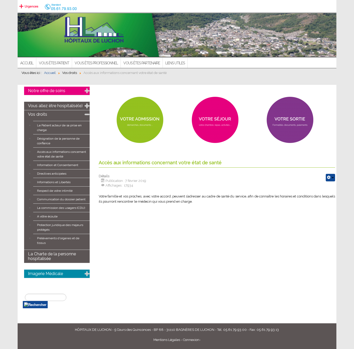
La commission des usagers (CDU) (61, 208)
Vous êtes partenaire (141, 63)
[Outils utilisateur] (330, 177)
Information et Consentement (57, 165)
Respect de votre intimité (55, 191)
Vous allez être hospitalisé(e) (55, 105)
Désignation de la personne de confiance (58, 141)
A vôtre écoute (47, 216)
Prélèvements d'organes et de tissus (58, 240)
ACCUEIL (26, 63)
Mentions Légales (166, 340)
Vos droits (37, 114)
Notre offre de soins (46, 90)
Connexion (191, 340)
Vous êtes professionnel (96, 63)
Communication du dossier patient (61, 199)
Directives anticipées (51, 173)
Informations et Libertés (53, 182)
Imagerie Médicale (45, 273)
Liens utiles (175, 63)
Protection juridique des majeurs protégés (60, 227)
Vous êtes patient (54, 63)
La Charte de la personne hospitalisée (52, 256)
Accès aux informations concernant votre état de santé (61, 154)
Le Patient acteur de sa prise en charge (59, 128)
